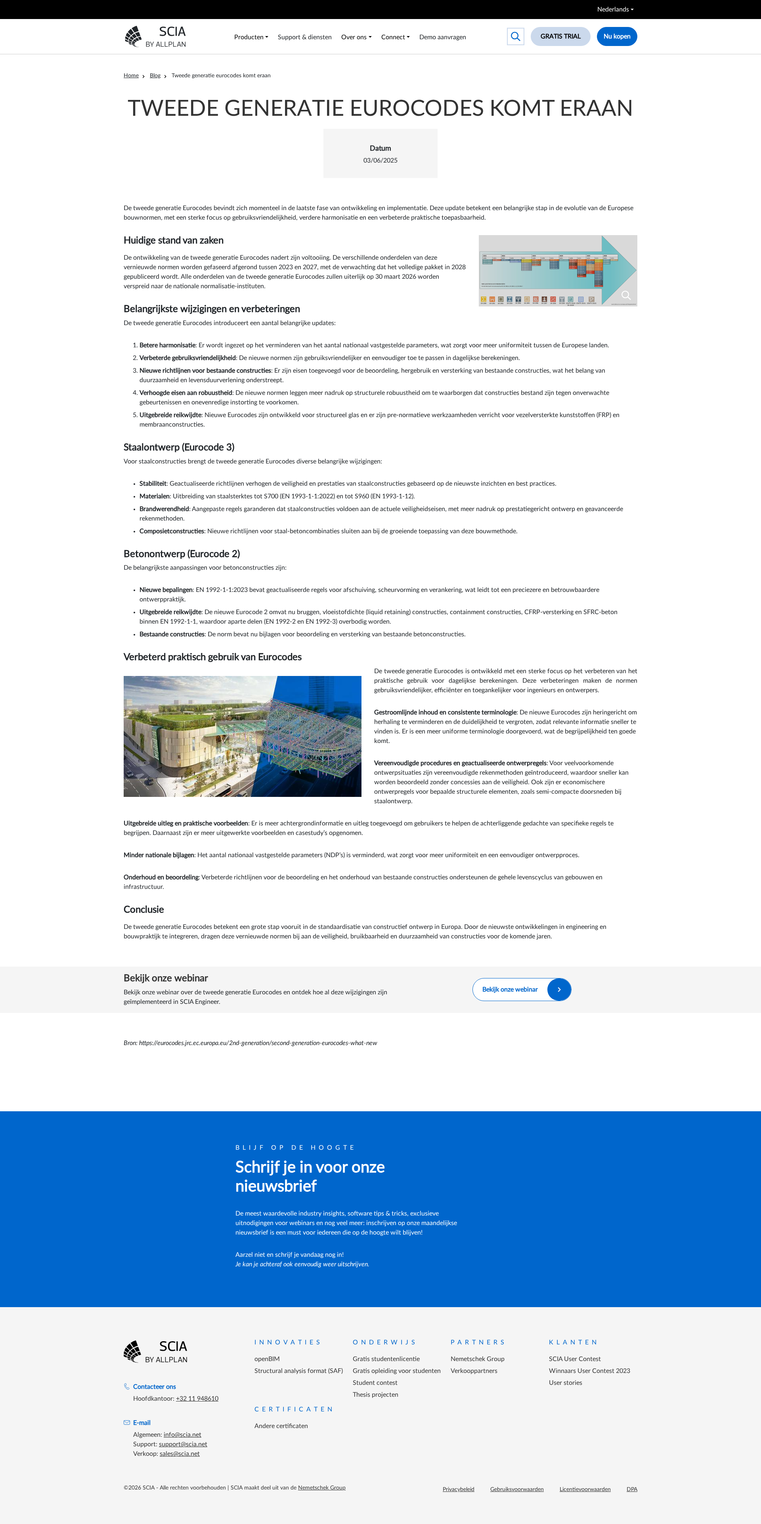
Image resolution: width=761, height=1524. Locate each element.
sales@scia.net (180, 1454)
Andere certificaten (281, 1426)
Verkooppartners (474, 1371)
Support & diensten (305, 37)
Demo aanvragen (442, 37)
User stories (565, 1383)
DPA (632, 1489)
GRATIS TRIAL (561, 36)
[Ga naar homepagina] (155, 1351)
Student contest (375, 1383)
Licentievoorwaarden (585, 1489)
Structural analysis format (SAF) (298, 1371)
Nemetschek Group (478, 1359)
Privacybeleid (458, 1489)
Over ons (354, 37)
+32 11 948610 (197, 1399)
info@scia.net (182, 1435)
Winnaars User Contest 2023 (589, 1371)
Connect (393, 37)
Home (131, 75)
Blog (155, 75)
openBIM (267, 1359)
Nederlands (613, 9)
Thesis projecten (375, 1395)
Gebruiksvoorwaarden (517, 1489)
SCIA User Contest (575, 1359)
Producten (249, 37)
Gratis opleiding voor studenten (397, 1371)
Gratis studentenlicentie (386, 1359)
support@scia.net (183, 1444)
